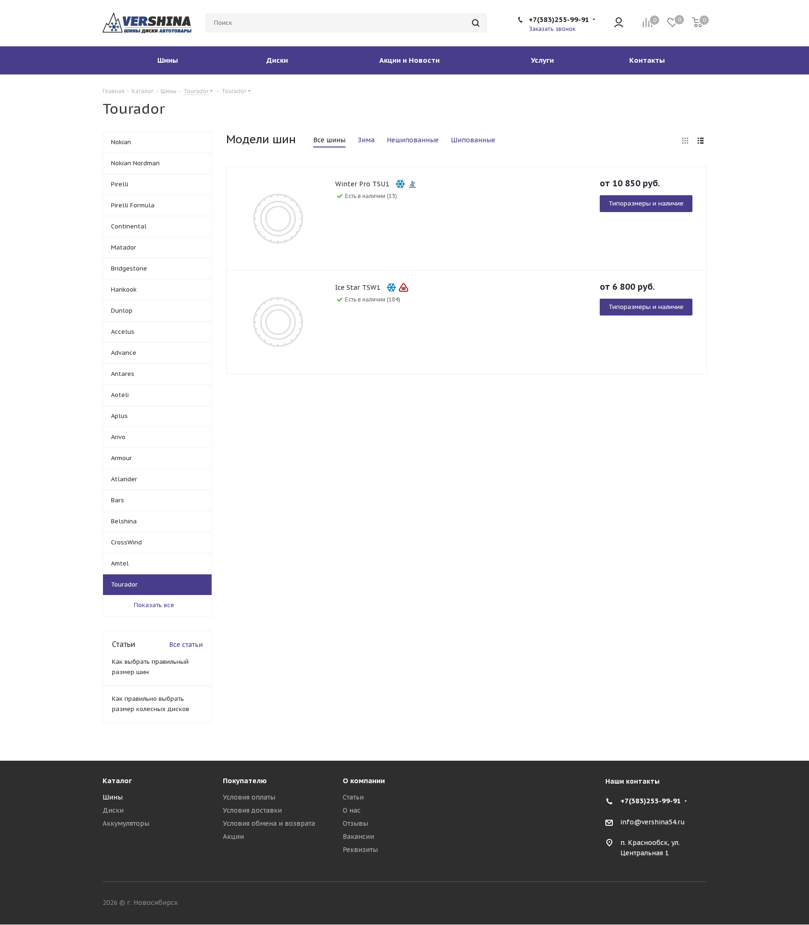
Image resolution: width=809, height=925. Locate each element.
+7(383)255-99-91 (559, 19)
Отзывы (355, 823)
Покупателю (245, 780)
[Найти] (475, 23)
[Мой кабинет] (619, 23)
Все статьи (186, 644)
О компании (364, 780)
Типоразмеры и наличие (646, 203)
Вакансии (358, 836)
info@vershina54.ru (652, 822)
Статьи (353, 797)
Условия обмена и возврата (269, 823)
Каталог (117, 780)
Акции (233, 836)
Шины (113, 797)
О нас (351, 810)
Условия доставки (252, 810)
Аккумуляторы (126, 823)
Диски (113, 810)
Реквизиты (360, 849)
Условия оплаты (249, 797)
